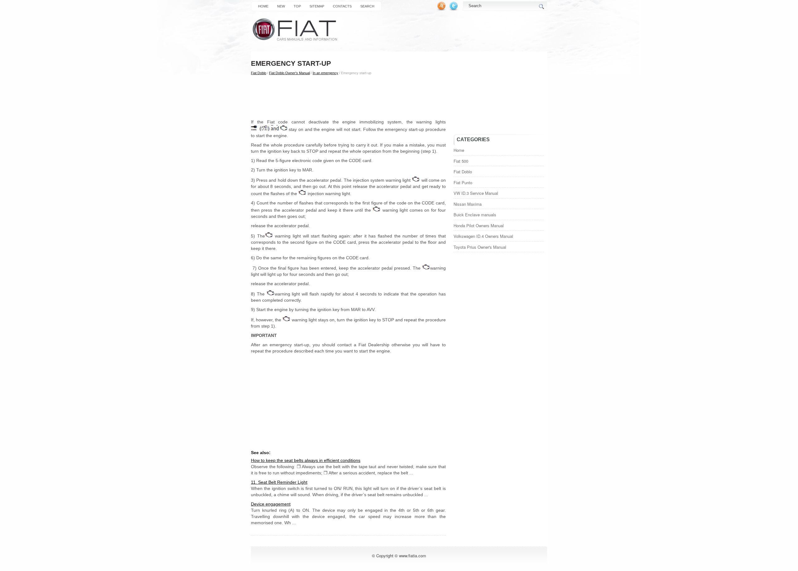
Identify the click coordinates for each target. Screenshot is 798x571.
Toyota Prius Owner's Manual (480, 247)
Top (297, 6)
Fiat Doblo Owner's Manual (289, 73)
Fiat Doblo (258, 73)
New (281, 6)
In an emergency (325, 73)
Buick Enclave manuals (475, 215)
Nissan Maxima (468, 204)
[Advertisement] (348, 97)
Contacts (342, 6)
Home (263, 6)
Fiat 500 (461, 161)
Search (367, 6)
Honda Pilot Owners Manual (479, 225)
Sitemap (317, 6)
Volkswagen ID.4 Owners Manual (483, 236)
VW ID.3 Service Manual (476, 193)
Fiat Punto (463, 182)
